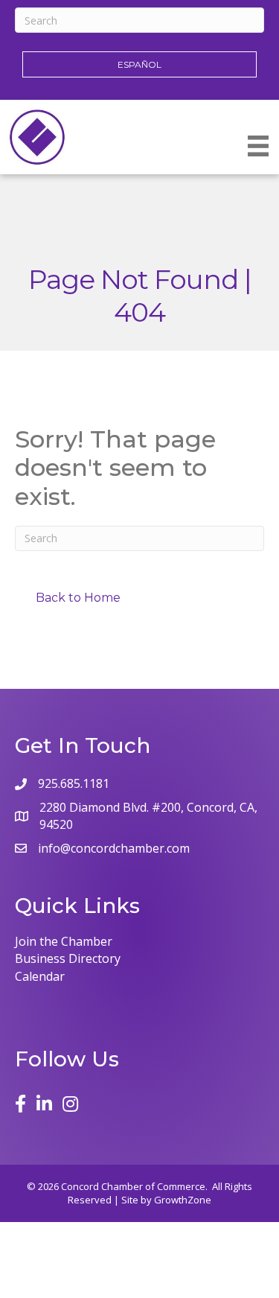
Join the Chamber (63, 941)
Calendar (40, 976)
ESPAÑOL (139, 64)
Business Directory (68, 958)
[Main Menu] (258, 146)
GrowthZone (182, 1199)
